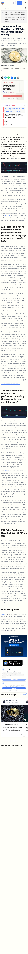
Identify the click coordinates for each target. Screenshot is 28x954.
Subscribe (13, 688)
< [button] (11, 741)
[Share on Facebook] (12, 78)
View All (23, 694)
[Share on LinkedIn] (15, 78)
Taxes (4, 677)
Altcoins (15, 673)
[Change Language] (14, 3)
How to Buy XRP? (8, 124)
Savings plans (11, 675)
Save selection (14, 679)
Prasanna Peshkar (11, 700)
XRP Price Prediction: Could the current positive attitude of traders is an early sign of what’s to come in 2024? (14, 110)
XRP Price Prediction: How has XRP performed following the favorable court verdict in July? (13, 116)
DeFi (20, 673)
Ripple (7, 471)
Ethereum (10, 673)
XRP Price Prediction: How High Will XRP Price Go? (14, 120)
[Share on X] (2, 78)
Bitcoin (4, 673)
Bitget (3, 614)
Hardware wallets (19, 675)
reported (7, 215)
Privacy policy (16, 690)
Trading (4, 675)
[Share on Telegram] (5, 78)
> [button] (16, 741)
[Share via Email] (18, 78)
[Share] (21, 734)
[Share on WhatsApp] (8, 78)
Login (19, 3)
